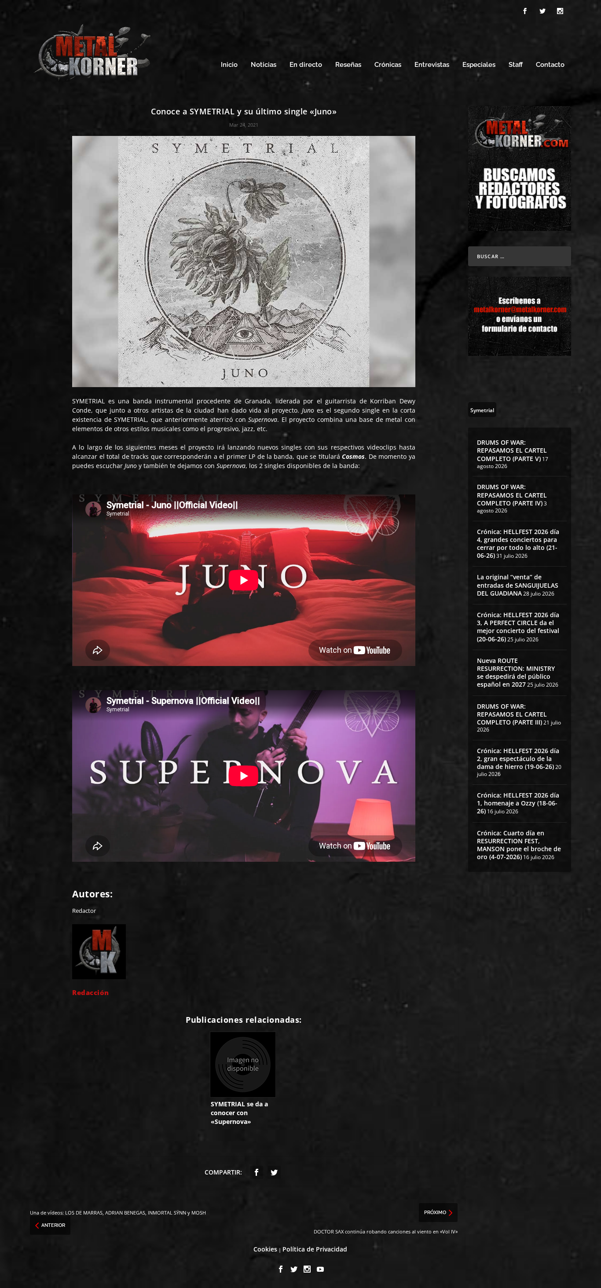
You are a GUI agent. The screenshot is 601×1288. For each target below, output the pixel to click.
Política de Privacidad (314, 1249)
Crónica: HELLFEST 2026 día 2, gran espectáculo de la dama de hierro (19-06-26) (518, 758)
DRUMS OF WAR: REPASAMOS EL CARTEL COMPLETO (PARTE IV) (512, 495)
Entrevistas (431, 65)
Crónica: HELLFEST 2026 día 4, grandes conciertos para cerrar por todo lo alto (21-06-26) (518, 543)
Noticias (263, 65)
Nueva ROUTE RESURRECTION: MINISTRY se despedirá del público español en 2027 (516, 672)
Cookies (265, 1249)
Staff (516, 65)
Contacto (550, 65)
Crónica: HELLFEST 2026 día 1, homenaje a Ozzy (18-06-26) (518, 803)
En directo (306, 65)
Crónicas (387, 65)
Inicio (229, 65)
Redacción (90, 992)
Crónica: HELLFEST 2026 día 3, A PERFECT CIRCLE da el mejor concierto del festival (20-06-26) (518, 627)
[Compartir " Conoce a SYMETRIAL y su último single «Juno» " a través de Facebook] (256, 1172)
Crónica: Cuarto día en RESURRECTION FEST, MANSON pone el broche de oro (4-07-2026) (519, 845)
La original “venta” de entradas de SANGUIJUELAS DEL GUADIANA (517, 585)
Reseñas (348, 65)
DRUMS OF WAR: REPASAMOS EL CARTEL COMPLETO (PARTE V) (512, 450)
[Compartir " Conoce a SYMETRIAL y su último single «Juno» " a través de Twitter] (274, 1172)
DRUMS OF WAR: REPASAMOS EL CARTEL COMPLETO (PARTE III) (512, 714)
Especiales (478, 65)
